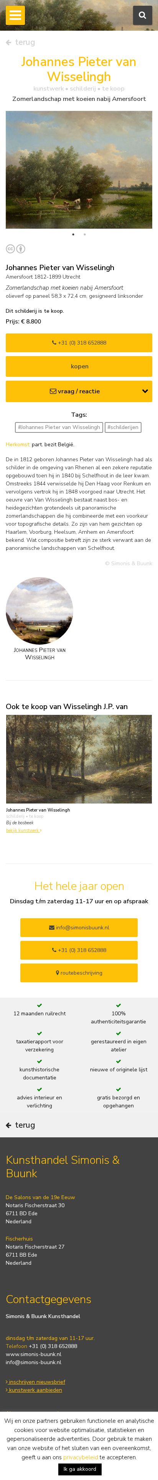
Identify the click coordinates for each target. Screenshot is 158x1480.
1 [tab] (73, 234)
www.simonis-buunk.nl (33, 1354)
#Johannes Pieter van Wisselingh (59, 427)
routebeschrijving (80, 973)
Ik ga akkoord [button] (80, 1469)
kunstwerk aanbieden (35, 1390)
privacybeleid (80, 1457)
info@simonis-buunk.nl (33, 1362)
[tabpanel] (79, 169)
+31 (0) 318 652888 (81, 342)
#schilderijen (122, 427)
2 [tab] (85, 234)
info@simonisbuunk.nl (81, 927)
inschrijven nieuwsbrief (36, 1382)
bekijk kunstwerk (23, 830)
